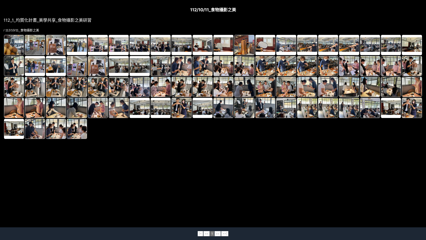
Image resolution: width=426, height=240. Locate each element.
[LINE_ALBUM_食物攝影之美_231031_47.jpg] (118, 108)
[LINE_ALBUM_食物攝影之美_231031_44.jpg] (56, 108)
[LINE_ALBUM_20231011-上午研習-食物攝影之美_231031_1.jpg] (14, 45)
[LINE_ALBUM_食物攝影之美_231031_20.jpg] (391, 66)
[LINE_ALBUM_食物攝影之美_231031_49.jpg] (160, 108)
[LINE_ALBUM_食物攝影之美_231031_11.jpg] (202, 66)
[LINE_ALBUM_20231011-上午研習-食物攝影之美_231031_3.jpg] (35, 66)
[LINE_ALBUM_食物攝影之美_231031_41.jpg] (412, 87)
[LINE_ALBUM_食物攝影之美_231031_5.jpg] (181, 108)
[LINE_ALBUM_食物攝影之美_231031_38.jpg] (349, 87)
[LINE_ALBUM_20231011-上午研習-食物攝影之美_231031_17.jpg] (181, 45)
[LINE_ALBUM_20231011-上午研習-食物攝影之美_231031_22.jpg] (307, 45)
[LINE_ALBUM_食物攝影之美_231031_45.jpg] (77, 108)
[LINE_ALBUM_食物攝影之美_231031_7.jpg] (35, 129)
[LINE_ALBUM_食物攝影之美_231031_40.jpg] (391, 87)
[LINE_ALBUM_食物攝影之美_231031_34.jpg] (265, 87)
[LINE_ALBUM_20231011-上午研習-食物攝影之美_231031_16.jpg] (160, 45)
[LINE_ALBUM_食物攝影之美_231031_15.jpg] (286, 66)
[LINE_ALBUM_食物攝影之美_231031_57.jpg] (349, 108)
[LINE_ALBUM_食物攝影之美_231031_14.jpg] (265, 66)
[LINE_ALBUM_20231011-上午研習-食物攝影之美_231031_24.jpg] (349, 45)
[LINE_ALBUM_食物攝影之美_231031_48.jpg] (139, 108)
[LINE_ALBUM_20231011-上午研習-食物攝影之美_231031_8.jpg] (139, 66)
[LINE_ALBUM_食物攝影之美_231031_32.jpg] (223, 87)
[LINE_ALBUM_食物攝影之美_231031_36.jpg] (307, 87)
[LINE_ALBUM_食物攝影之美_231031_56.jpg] (328, 108)
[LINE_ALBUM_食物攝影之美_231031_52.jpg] (244, 108)
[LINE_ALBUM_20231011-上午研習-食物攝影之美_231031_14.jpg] (118, 45)
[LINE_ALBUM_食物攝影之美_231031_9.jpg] (77, 129)
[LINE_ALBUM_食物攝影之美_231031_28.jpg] (139, 87)
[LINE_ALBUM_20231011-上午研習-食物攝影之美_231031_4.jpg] (56, 66)
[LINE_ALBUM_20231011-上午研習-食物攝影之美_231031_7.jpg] (118, 66)
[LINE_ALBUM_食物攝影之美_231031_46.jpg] (98, 108)
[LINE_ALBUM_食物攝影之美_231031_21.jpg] (412, 66)
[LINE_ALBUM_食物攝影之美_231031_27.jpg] (118, 87)
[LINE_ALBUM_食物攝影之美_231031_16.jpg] (307, 66)
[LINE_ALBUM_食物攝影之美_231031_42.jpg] (14, 108)
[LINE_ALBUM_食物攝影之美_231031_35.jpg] (286, 87)
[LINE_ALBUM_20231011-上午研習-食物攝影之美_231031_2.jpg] (244, 45)
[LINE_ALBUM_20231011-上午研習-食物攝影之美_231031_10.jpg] (35, 45)
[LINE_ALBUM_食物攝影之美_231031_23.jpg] (35, 87)
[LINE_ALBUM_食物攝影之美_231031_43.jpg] (35, 108)
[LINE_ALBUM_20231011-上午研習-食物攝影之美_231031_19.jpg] (223, 45)
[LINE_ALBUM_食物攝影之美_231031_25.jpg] (77, 87)
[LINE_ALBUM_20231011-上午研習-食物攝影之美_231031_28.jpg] (14, 66)
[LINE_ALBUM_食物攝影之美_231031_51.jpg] (223, 108)
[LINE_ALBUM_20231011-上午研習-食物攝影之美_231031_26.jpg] (391, 45)
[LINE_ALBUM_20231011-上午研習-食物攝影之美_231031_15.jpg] (139, 45)
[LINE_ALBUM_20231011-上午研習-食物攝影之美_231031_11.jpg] (56, 45)
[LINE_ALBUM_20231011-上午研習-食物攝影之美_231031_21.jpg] (286, 45)
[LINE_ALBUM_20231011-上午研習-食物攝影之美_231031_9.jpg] (160, 66)
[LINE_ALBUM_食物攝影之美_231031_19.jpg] (370, 66)
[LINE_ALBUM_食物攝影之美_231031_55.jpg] (307, 108)
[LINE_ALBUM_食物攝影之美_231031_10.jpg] (181, 66)
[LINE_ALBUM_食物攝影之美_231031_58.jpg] (370, 108)
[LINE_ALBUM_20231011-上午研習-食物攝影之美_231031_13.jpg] (98, 45)
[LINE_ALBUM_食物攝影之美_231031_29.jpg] (160, 87)
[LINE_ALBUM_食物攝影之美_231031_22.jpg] (14, 87)
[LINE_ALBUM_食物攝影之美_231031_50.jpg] (202, 108)
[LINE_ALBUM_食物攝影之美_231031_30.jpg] (181, 87)
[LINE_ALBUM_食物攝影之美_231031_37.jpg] (328, 87)
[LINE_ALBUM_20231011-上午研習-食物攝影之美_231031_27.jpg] (412, 45)
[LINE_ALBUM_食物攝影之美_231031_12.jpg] (223, 66)
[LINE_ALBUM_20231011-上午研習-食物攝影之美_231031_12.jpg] (77, 45)
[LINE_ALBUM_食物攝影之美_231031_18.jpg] (349, 66)
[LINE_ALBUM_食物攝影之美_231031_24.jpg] (56, 87)
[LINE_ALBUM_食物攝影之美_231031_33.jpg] (244, 87)
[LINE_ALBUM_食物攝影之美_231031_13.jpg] (244, 66)
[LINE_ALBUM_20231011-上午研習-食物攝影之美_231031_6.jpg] (98, 66)
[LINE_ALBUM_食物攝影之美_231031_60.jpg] (14, 129)
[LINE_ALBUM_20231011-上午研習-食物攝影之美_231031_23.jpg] (328, 45)
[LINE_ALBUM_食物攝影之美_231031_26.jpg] (98, 87)
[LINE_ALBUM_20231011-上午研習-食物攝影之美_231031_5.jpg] (77, 66)
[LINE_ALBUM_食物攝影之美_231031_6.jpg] (412, 108)
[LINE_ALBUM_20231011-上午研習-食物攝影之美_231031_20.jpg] (265, 45)
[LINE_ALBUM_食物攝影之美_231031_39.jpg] (370, 87)
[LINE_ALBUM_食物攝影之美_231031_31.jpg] (202, 87)
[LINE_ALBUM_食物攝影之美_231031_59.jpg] (391, 108)
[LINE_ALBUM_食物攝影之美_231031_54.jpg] (286, 108)
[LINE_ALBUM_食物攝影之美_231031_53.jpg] (265, 108)
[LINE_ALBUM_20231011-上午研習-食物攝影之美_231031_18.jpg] (202, 45)
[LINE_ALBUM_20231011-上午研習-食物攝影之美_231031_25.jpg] (370, 45)
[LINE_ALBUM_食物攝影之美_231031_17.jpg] (328, 66)
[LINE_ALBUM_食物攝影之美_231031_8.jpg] (56, 129)
